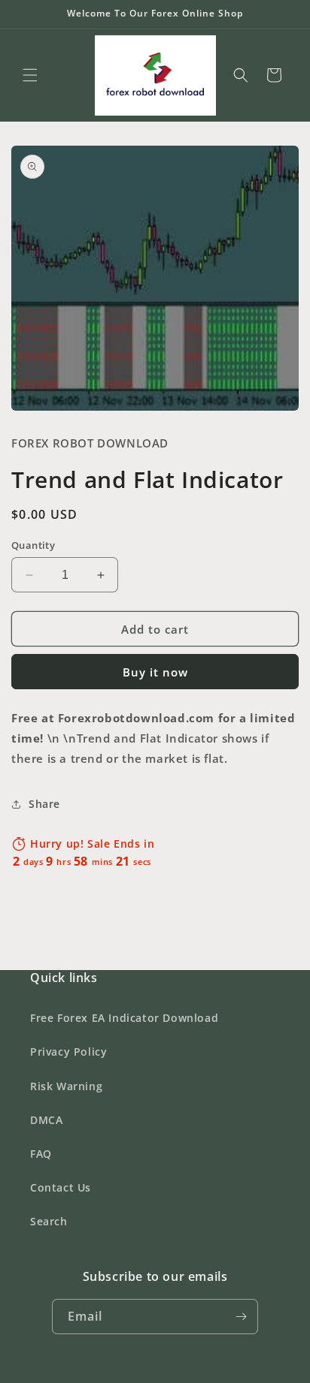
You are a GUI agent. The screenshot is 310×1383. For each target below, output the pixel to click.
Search (49, 1221)
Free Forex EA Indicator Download (124, 1018)
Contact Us (60, 1187)
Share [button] (44, 804)
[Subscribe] (240, 1316)
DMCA (46, 1120)
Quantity (33, 545)
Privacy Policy (68, 1051)
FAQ (41, 1153)
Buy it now (155, 671)
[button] (30, 75)
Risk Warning (66, 1086)
